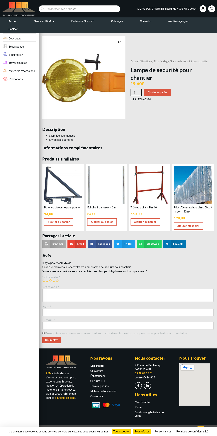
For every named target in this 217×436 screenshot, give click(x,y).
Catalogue (117, 21)
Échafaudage (16, 46)
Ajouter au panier (157, 92)
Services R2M (42, 21)
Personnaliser (162, 431)
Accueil (12, 21)
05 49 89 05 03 (144, 373)
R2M (48, 373)
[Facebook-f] (138, 385)
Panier (138, 407)
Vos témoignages (178, 21)
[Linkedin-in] (147, 385)
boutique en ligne (65, 397)
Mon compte (142, 402)
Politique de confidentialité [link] (192, 431)
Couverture (15, 38)
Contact (12, 29)
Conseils (145, 21)
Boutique (146, 61)
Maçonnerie (97, 365)
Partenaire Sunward (82, 21)
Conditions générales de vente (149, 414)
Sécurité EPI (16, 54)
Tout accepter (121, 431)
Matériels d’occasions (22, 71)
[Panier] (211, 8)
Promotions (16, 79)
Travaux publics (18, 63)
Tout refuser (142, 431)
